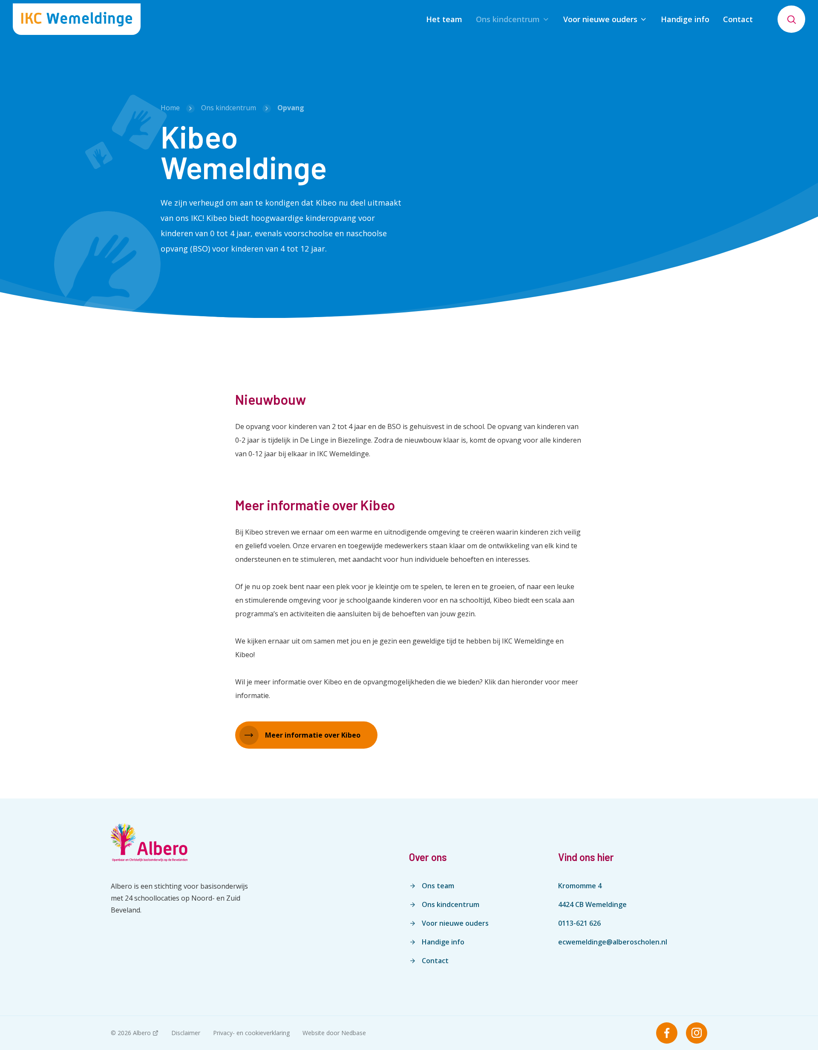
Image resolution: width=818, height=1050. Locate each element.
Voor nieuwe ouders (600, 19)
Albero (142, 1033)
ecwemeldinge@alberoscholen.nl (612, 942)
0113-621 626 (579, 923)
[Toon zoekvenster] (791, 19)
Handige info (685, 19)
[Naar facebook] (666, 1033)
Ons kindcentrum (508, 19)
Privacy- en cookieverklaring (251, 1033)
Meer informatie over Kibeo (312, 735)
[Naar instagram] (696, 1033)
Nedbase (353, 1033)
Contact (738, 19)
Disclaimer (185, 1033)
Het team (444, 19)
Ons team (438, 885)
